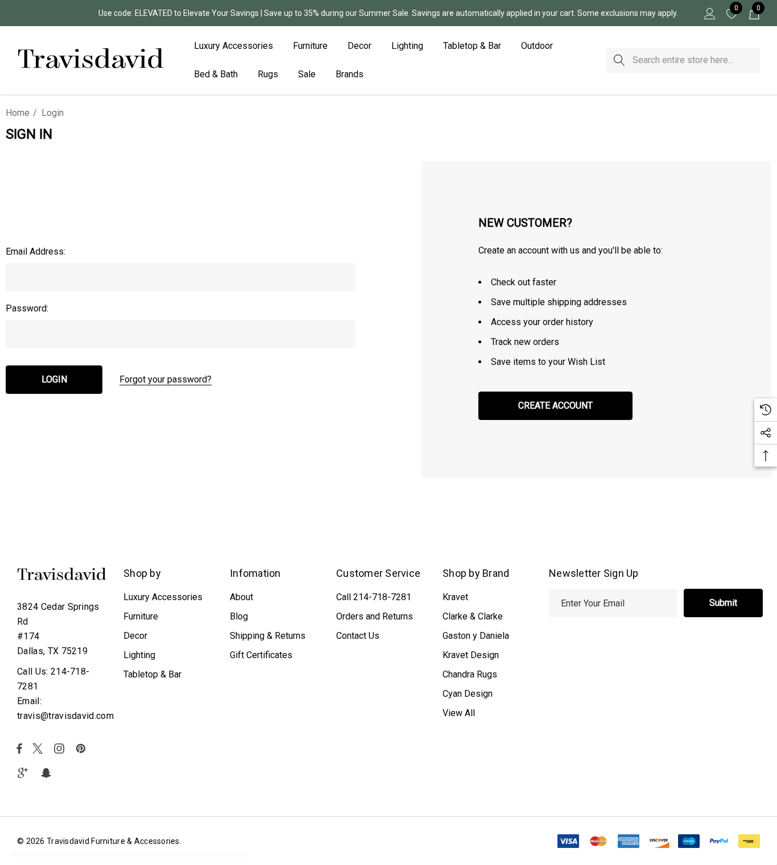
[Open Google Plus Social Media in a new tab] (25, 773)
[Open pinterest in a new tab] (82, 748)
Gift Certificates (261, 655)
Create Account (555, 405)
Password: (27, 308)
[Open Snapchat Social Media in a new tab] (48, 773)
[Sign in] (709, 13)
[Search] (619, 60)
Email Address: (35, 251)
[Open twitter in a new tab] (39, 748)
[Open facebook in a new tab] (19, 748)
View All (459, 713)
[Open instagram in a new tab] (61, 748)
